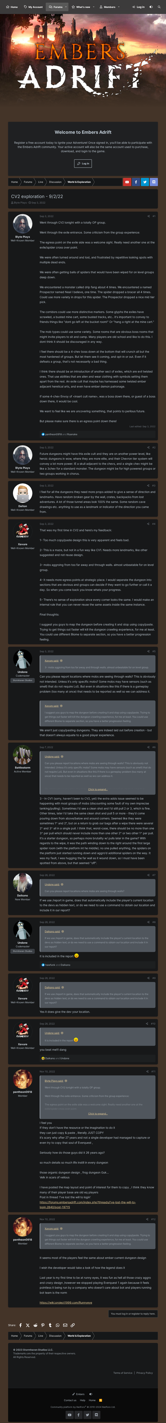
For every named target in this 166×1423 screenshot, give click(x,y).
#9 (153, 978)
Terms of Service (122, 1372)
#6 (153, 747)
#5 (153, 651)
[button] (66, 7)
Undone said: (52, 756)
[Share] (148, 216)
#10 (153, 1023)
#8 (153, 922)
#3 (153, 485)
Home (14, 7)
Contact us (70, 1400)
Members (109, 7)
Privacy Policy (144, 1372)
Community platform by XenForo (83, 1407)
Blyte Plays (20, 202)
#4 (153, 523)
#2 (153, 447)
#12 (153, 1219)
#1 (154, 216)
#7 (153, 875)
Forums (58, 7)
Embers (80, 1394)
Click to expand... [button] (98, 789)
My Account (36, 7)
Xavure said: (52, 660)
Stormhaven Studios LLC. (38, 1349)
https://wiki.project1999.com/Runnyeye (66, 1302)
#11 (153, 1071)
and (61, 434)
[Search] (159, 7)
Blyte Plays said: (54, 1080)
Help (82, 1400)
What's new (83, 7)
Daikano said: (52, 931)
